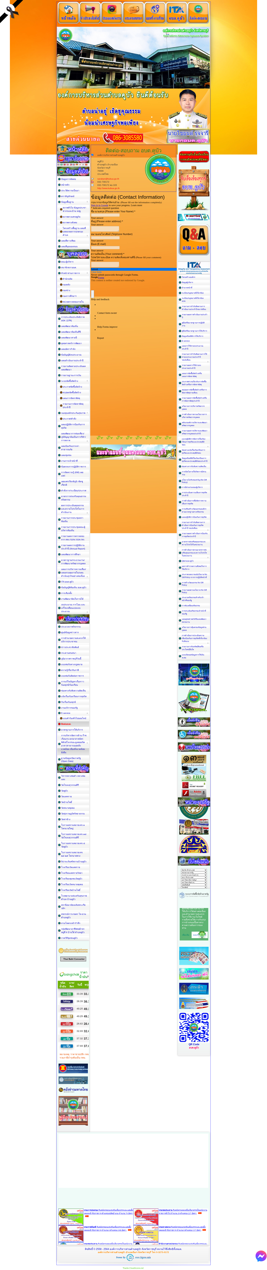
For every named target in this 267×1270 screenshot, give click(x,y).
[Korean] (83, 164)
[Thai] (58, 164)
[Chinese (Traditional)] (64, 164)
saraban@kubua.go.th (108, 179)
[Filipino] (71, 164)
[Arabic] (61, 164)
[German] (77, 164)
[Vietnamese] (86, 164)
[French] (74, 164)
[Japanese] (80, 164)
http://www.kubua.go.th (108, 188)
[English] (67, 164)
